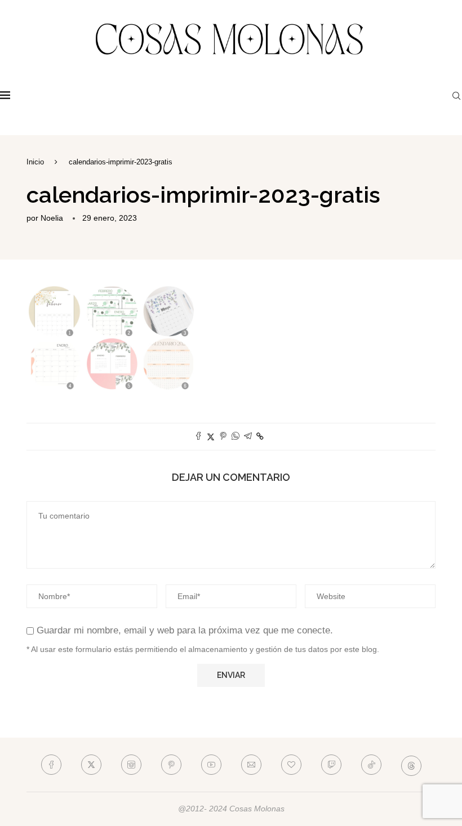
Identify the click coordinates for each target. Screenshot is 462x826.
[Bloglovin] (291, 764)
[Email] (251, 764)
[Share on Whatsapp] (235, 436)
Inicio (35, 162)
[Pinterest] (171, 764)
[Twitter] (91, 764)
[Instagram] (131, 764)
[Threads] (411, 764)
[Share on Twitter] (211, 436)
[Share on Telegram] (248, 436)
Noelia (52, 217)
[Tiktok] (371, 764)
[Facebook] (51, 764)
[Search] (456, 95)
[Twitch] (331, 764)
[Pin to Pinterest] (223, 436)
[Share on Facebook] (198, 436)
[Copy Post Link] (260, 436)
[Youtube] (211, 764)
